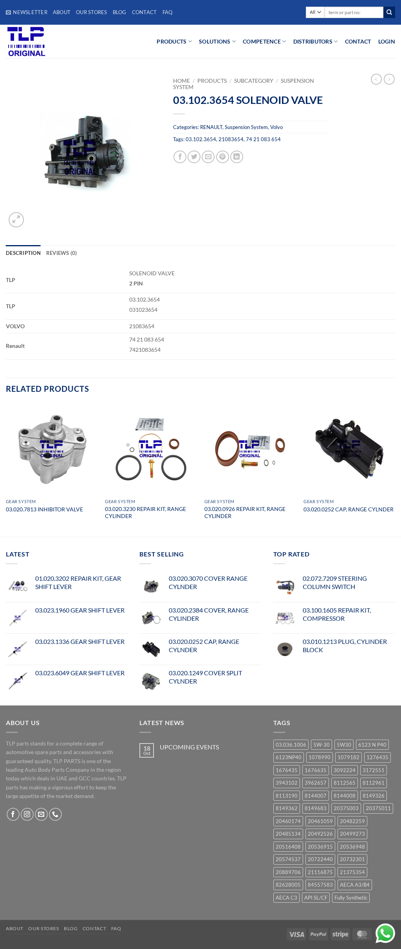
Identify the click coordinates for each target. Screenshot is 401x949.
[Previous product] (389, 79)
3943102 (287, 783)
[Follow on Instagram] (27, 814)
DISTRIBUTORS (312, 41)
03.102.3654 (201, 139)
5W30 (344, 745)
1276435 (377, 757)
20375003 (346, 808)
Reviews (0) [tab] (61, 253)
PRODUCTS (171, 41)
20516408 (288, 847)
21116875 (320, 872)
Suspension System (246, 127)
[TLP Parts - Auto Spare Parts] (54, 41)
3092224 (345, 770)
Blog (119, 12)
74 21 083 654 (263, 139)
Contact (144, 12)
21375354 (352, 872)
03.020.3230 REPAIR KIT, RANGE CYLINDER (145, 512)
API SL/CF (315, 897)
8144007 (316, 796)
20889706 (288, 872)
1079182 (348, 757)
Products (212, 81)
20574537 (288, 859)
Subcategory (253, 81)
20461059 (320, 821)
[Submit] (389, 12)
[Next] (395, 469)
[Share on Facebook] (179, 157)
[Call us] (55, 814)
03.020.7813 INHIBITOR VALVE (44, 509)
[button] (26, 12)
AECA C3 (286, 897)
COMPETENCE (262, 41)
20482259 (352, 821)
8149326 (374, 796)
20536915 (320, 847)
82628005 (288, 885)
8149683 (316, 808)
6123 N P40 (372, 745)
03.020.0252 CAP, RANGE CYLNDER (348, 509)
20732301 (352, 859)
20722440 (320, 859)
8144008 (345, 796)
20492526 (320, 834)
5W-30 (321, 745)
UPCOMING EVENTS (189, 747)
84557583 (320, 885)
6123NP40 (289, 757)
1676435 (287, 770)
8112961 (374, 783)
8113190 (287, 796)
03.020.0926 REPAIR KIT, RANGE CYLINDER (244, 512)
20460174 (288, 821)
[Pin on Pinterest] (222, 157)
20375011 (378, 808)
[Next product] (376, 79)
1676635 (316, 770)
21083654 (231, 139)
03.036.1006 (291, 745)
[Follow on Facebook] (13, 814)
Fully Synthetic (350, 897)
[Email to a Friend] (208, 157)
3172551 (374, 770)
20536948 (352, 847)
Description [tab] (23, 253)
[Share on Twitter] (194, 157)
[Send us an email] (41, 814)
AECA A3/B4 (355, 885)
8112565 (345, 783)
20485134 (288, 834)
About (61, 12)
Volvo (276, 127)
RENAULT (211, 127)
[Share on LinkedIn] (236, 157)
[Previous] (6, 469)
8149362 (287, 808)
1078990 (320, 757)
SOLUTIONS (215, 41)
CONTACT (358, 41)
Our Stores (91, 12)
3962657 (316, 783)
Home (181, 81)
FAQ (168, 12)
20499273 (352, 834)
